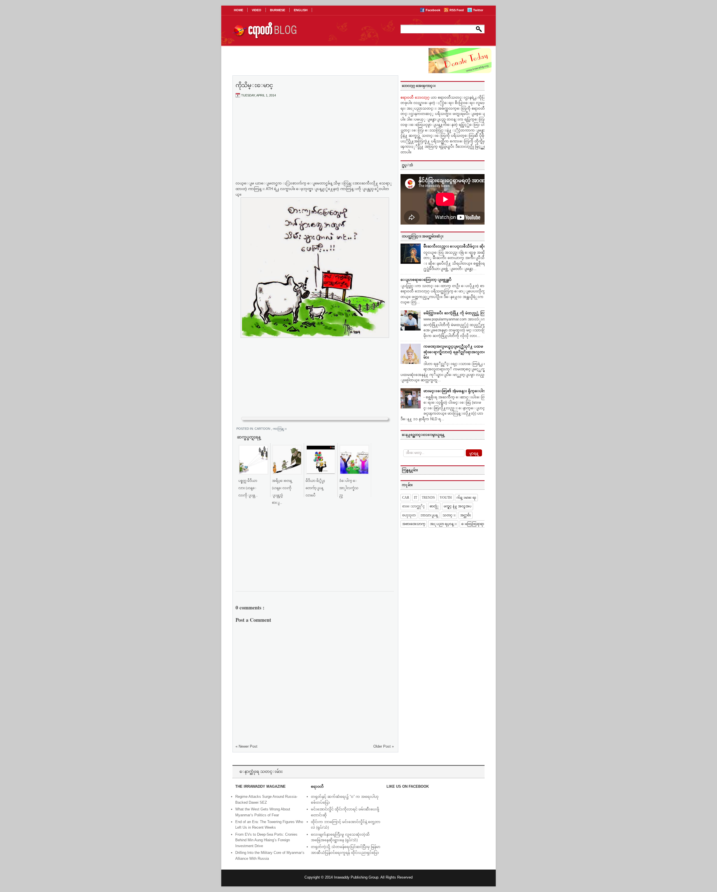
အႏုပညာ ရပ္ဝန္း (443, 524)
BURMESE (277, 10)
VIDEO (256, 10)
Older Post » (383, 746)
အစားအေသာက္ (413, 524)
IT (415, 498)
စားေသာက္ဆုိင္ (413, 506)
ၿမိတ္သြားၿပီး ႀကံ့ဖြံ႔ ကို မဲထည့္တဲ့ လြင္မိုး (456, 313)
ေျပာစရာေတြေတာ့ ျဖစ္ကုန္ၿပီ (426, 280)
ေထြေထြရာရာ (472, 524)
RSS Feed (457, 10)
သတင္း (449, 515)
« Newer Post (246, 746)
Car (405, 498)
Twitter (478, 10)
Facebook (433, 10)
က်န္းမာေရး (466, 498)
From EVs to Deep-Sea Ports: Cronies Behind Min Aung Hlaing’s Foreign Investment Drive (266, 840)
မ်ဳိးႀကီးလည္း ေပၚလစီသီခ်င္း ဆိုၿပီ (456, 246)
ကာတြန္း (280, 428)
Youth (446, 498)
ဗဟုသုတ (409, 515)
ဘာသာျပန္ (429, 515)
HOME (238, 10)
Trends (428, 498)
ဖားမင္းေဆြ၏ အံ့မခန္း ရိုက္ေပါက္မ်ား (456, 391)
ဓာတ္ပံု (434, 506)
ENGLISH (301, 10)
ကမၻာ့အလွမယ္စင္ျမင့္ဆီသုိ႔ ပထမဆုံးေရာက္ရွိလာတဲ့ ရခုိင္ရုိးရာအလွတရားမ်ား (456, 351)
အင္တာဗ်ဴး (465, 515)
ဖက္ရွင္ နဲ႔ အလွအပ (457, 506)
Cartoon (263, 428)
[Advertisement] (315, 144)
